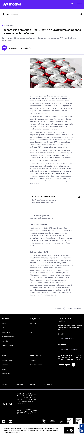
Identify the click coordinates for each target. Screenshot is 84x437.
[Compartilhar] (81, 14)
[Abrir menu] (79, 4)
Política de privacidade (12, 432)
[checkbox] (59, 357)
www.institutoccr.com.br (44, 218)
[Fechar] (79, 429)
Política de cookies (51, 430)
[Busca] (72, 4)
